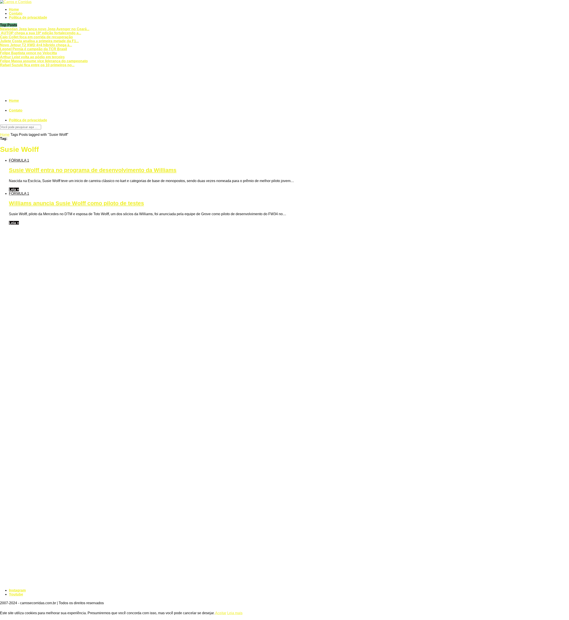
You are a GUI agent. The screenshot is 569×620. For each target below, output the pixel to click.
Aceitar (220, 613)
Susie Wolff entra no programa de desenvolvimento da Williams (92, 170)
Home (14, 9)
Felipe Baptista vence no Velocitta (28, 53)
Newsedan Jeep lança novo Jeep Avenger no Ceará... (44, 29)
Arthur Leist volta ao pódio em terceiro (32, 57)
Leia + (14, 189)
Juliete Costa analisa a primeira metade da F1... (39, 41)
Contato (15, 13)
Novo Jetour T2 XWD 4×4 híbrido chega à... (36, 45)
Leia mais (234, 613)
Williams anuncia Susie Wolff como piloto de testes (76, 203)
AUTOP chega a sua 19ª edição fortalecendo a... (40, 33)
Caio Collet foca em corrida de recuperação (36, 37)
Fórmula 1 (19, 160)
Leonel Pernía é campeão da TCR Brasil (33, 49)
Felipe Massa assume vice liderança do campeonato (44, 61)
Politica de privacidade (28, 17)
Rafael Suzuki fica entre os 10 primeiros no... (37, 65)
